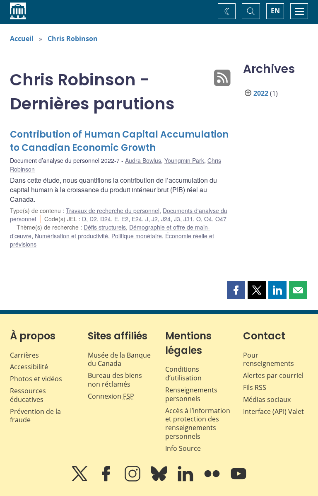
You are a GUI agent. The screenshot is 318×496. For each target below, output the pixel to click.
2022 (260, 93)
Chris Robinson (73, 38)
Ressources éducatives (28, 395)
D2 (93, 219)
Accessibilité (29, 366)
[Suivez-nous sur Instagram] (133, 479)
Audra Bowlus (143, 160)
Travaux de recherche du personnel (112, 210)
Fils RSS (254, 387)
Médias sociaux (267, 399)
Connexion (111, 396)
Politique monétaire (136, 236)
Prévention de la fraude (35, 416)
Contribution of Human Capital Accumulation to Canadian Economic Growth (119, 141)
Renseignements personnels (191, 394)
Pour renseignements (268, 359)
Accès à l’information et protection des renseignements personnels (197, 423)
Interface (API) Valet (273, 411)
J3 (177, 219)
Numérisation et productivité (71, 236)
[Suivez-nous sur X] (80, 479)
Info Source (183, 448)
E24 (137, 219)
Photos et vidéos (36, 378)
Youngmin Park (184, 160)
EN (275, 10)
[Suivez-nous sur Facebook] (107, 479)
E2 (124, 219)
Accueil (22, 38)
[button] (236, 290)
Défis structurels (105, 227)
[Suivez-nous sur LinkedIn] (186, 479)
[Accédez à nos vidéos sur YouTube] (238, 479)
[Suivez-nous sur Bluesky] (160, 479)
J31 (188, 219)
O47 (220, 219)
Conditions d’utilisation (183, 373)
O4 (208, 219)
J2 (155, 219)
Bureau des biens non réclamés (115, 380)
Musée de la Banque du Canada (119, 359)
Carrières (24, 355)
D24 (105, 219)
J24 (166, 219)
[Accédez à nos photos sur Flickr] (213, 479)
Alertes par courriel (273, 375)
